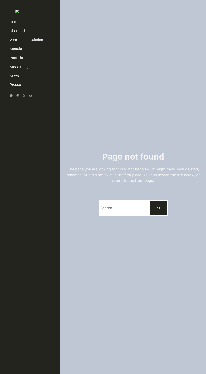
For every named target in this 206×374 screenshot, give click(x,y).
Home (14, 22)
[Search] (158, 208)
